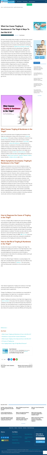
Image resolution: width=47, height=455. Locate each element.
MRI (21, 234)
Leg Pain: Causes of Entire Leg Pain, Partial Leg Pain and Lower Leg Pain (7, 408)
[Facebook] (9, 359)
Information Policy (16, 442)
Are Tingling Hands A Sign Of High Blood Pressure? (14, 343)
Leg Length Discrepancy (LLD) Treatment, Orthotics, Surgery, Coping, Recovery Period (7, 418)
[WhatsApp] (17, 359)
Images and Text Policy (17, 437)
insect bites (26, 141)
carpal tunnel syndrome (12, 155)
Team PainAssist (21, 35)
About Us (2, 433)
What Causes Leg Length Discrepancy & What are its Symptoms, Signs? (36, 413)
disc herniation (4, 138)
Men (37, 57)
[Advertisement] (16, 16)
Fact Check (29, 4)
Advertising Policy (28, 434)
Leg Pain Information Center (18, 7)
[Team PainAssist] (5, 351)
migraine (21, 155)
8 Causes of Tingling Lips (8, 341)
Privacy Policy (15, 434)
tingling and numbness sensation (22, 46)
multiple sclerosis (13, 157)
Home (2, 7)
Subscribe (40, 441)
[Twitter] (11, 359)
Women (42, 57)
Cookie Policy (27, 441)
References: (4, 327)
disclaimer (26, 351)
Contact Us (30, 449)
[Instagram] (4, 437)
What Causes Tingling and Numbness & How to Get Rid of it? (16, 334)
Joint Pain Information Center (8, 7)
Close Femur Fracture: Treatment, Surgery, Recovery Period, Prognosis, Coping (22, 418)
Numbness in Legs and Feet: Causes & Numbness (14, 336)
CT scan (25, 234)
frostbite (15, 151)
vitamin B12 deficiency (14, 143)
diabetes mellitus (27, 155)
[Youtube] (8, 437)
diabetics (19, 262)
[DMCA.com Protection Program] (5, 440)
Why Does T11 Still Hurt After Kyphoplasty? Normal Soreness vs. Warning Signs (38, 79)
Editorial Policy (15, 439)
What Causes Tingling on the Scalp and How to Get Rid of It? (16, 338)
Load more (39, 95)
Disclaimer (34, 449)
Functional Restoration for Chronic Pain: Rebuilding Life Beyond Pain (38, 74)
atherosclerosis (22, 151)
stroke (21, 157)
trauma (27, 136)
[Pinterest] (14, 359)
